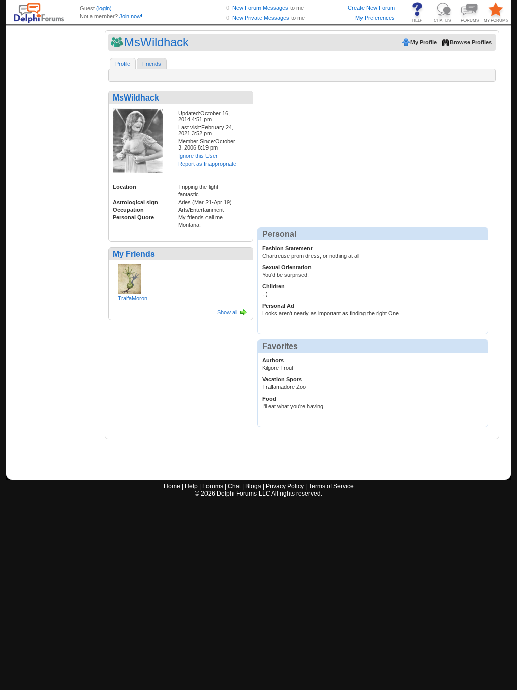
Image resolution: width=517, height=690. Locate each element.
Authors (273, 360)
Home (172, 486)
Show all (227, 312)
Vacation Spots (282, 379)
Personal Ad (278, 306)
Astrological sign (135, 202)
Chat (234, 486)
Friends (151, 64)
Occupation (128, 210)
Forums (212, 486)
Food (269, 399)
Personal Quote (133, 217)
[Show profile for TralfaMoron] (129, 277)
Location (124, 187)
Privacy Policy (285, 486)
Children (273, 286)
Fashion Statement (287, 248)
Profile (122, 64)
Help (191, 486)
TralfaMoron (132, 298)
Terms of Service (331, 486)
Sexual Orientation (287, 267)
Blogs (253, 486)
